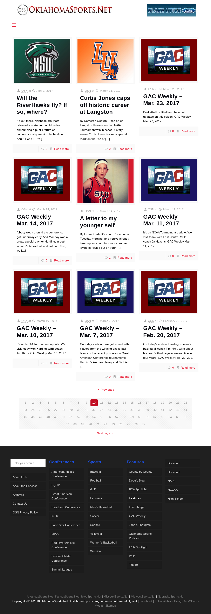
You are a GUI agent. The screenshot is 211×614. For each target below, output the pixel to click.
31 (86, 409)
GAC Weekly (137, 516)
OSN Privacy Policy (25, 512)
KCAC (55, 516)
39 (147, 409)
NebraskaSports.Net (171, 596)
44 (185, 409)
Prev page (107, 389)
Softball (95, 524)
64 (170, 417)
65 (177, 417)
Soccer (94, 516)
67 (67, 424)
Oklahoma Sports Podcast (140, 536)
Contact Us (20, 503)
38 (139, 409)
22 (185, 402)
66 (185, 417)
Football (95, 480)
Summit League (62, 569)
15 (132, 402)
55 (101, 417)
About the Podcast (25, 485)
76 (136, 424)
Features (135, 498)
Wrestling (96, 551)
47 (40, 417)
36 (124, 409)
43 (177, 409)
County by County (140, 471)
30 (78, 409)
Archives (18, 494)
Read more (61, 148)
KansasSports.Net (67, 596)
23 (25, 409)
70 (90, 424)
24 (33, 409)
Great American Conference (62, 496)
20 (170, 402)
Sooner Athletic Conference (61, 558)
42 (170, 409)
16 (139, 402)
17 (147, 402)
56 (109, 417)
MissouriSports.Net (116, 596)
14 (124, 402)
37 (132, 409)
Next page (103, 433)
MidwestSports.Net (143, 596)
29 (71, 409)
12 (109, 402)
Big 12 (56, 485)
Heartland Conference (66, 507)
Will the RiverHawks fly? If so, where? (42, 105)
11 (101, 402)
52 (78, 417)
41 (162, 409)
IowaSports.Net (91, 596)
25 (40, 409)
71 (98, 424)
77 (143, 424)
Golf (93, 489)
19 (162, 402)
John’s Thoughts (140, 524)
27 (55, 409)
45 (25, 417)
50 (63, 417)
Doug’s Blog (137, 480)
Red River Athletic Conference (63, 545)
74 (120, 424)
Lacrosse (96, 498)
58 (124, 417)
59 (132, 417)
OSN (24, 90)
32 (94, 409)
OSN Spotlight (138, 547)
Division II (174, 472)
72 (105, 424)
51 (71, 417)
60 (139, 417)
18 (155, 402)
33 (101, 409)
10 (94, 402)
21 (177, 402)
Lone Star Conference (66, 525)
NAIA (171, 481)
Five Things (136, 507)
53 (86, 417)
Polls (132, 556)
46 (33, 417)
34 (109, 409)
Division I (173, 463)
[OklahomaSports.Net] (65, 9)
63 (162, 417)
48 (48, 417)
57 (116, 417)
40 (155, 409)
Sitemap (110, 605)
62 (155, 417)
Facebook (145, 601)
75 (128, 424)
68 (75, 424)
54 (94, 417)
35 (116, 409)
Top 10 (133, 564)
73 (113, 424)
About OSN (20, 477)
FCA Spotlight (138, 489)
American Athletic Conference (63, 474)
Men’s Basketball (101, 507)
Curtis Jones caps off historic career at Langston (105, 105)
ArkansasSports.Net (40, 596)
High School (175, 498)
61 (147, 417)
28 (63, 409)
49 (55, 417)
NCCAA (173, 489)
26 (48, 409)
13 (116, 402)
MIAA (55, 533)
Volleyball (96, 533)
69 (82, 424)
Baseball (95, 471)
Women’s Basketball (103, 542)
